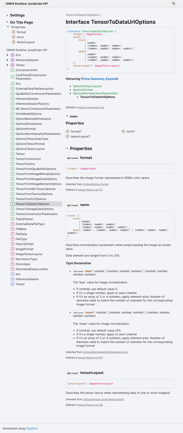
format (77, 34)
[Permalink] (95, 158)
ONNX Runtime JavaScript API (27, 3)
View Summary (93, 79)
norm (76, 37)
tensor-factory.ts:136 (90, 404)
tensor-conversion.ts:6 (91, 107)
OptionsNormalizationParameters (95, 93)
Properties (18, 27)
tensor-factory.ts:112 (90, 189)
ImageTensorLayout (107, 65)
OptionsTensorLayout (87, 86)
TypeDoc (32, 428)
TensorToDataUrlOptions (82, 15)
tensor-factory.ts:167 (90, 357)
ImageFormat (94, 34)
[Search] (173, 3)
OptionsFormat (83, 89)
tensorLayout (81, 65)
